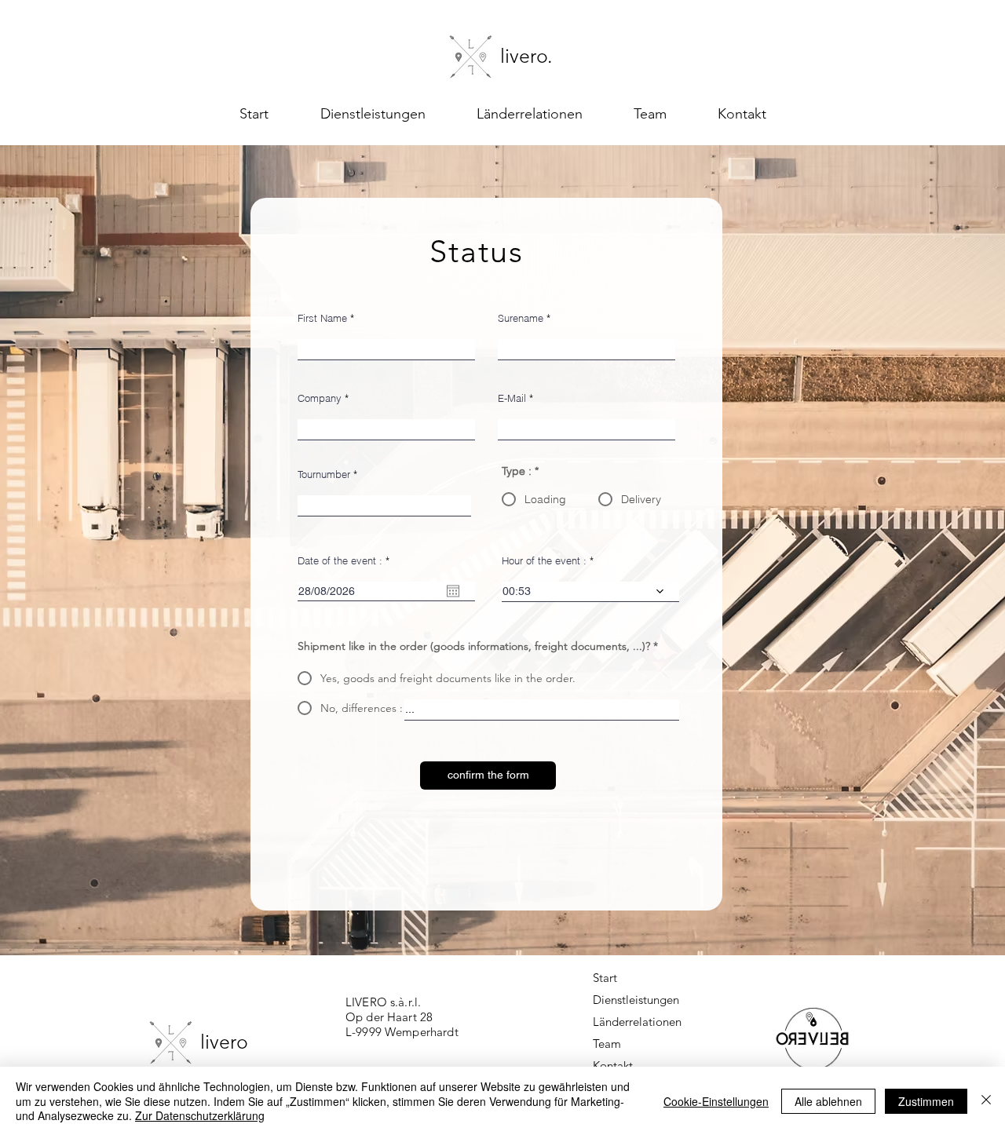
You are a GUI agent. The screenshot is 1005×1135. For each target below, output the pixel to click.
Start (605, 977)
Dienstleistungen (626, 999)
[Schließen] (986, 1100)
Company (320, 398)
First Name (322, 318)
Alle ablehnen (828, 1101)
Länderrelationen (626, 1021)
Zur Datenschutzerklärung (200, 1115)
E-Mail (512, 398)
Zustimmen (926, 1101)
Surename (520, 318)
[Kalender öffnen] (453, 591)
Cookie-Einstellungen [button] (716, 1101)
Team (607, 1043)
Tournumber (324, 474)
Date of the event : (346, 561)
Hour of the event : (544, 561)
